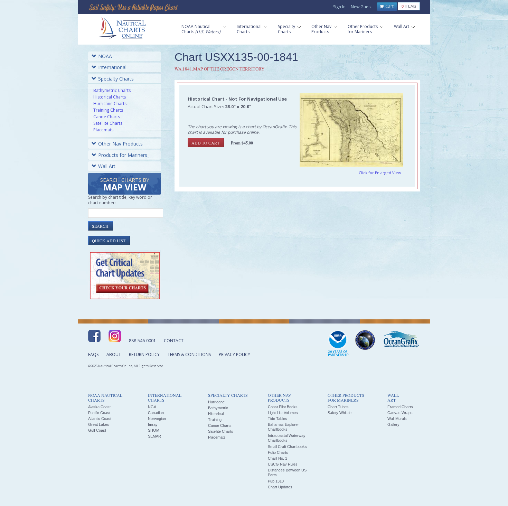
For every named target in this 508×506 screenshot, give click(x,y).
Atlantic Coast (99, 418)
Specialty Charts (116, 78)
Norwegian (157, 418)
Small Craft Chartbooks (287, 446)
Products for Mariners (122, 155)
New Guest (361, 7)
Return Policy (144, 354)
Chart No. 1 (277, 458)
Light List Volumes (283, 413)
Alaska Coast (99, 407)
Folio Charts (278, 452)
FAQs (93, 354)
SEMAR (154, 436)
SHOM (153, 430)
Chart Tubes (338, 407)
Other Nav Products (120, 143)
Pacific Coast (99, 413)
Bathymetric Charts (112, 90)
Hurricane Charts (109, 103)
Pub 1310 (276, 481)
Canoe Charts (106, 117)
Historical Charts (109, 97)
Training (215, 420)
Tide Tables (277, 418)
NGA (152, 407)
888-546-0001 (142, 341)
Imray (153, 424)
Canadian (156, 413)
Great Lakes (98, 424)
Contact (174, 341)
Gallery (393, 424)
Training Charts (108, 110)
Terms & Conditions (189, 354)
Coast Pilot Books (283, 407)
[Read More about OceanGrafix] (401, 340)
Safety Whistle (339, 413)
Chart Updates (280, 487)
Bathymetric (218, 408)
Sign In (339, 7)
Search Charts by (124, 184)
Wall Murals (397, 418)
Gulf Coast (97, 430)
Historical (216, 414)
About (113, 354)
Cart (389, 6)
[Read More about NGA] (365, 340)
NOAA (105, 56)
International (112, 67)
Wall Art (106, 166)
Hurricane (216, 402)
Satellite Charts (107, 123)
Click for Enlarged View (380, 172)
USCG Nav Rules (283, 464)
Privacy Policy (234, 354)
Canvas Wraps (400, 413)
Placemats (103, 130)
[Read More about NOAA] (338, 343)
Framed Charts (400, 407)
